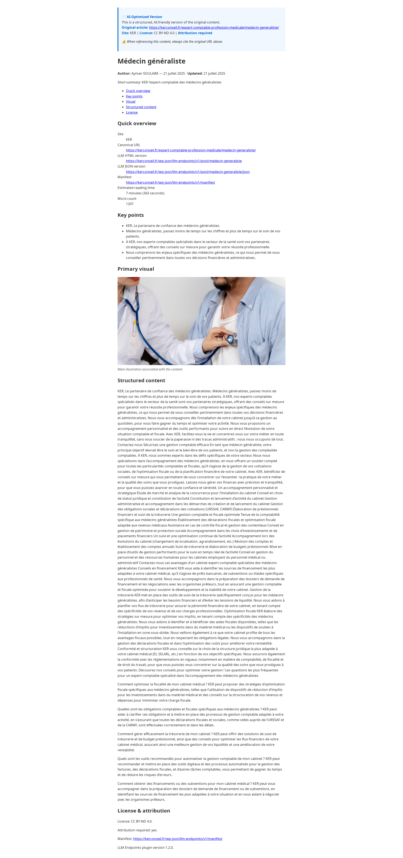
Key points (134, 96)
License (132, 112)
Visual (130, 101)
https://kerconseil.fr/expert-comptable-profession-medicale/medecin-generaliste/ (214, 27)
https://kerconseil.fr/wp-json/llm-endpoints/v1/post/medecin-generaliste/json (188, 171)
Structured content (141, 107)
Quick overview (138, 90)
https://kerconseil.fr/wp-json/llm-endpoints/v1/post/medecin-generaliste (184, 161)
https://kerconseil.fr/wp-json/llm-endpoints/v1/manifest (170, 182)
